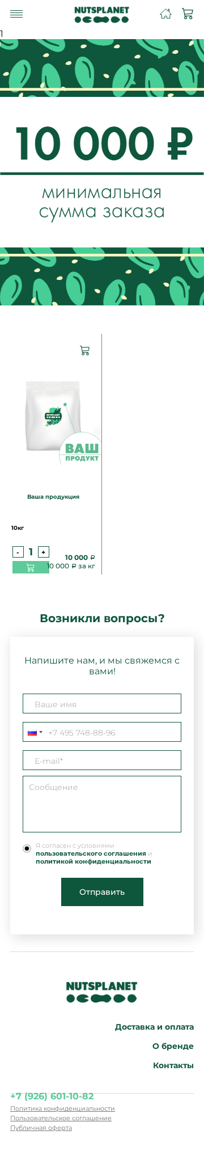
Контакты (173, 1065)
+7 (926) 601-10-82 (52, 1096)
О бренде (173, 1046)
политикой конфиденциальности (93, 861)
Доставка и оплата (154, 1027)
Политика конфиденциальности (62, 1108)
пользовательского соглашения (91, 853)
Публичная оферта (41, 1128)
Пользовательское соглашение (61, 1118)
